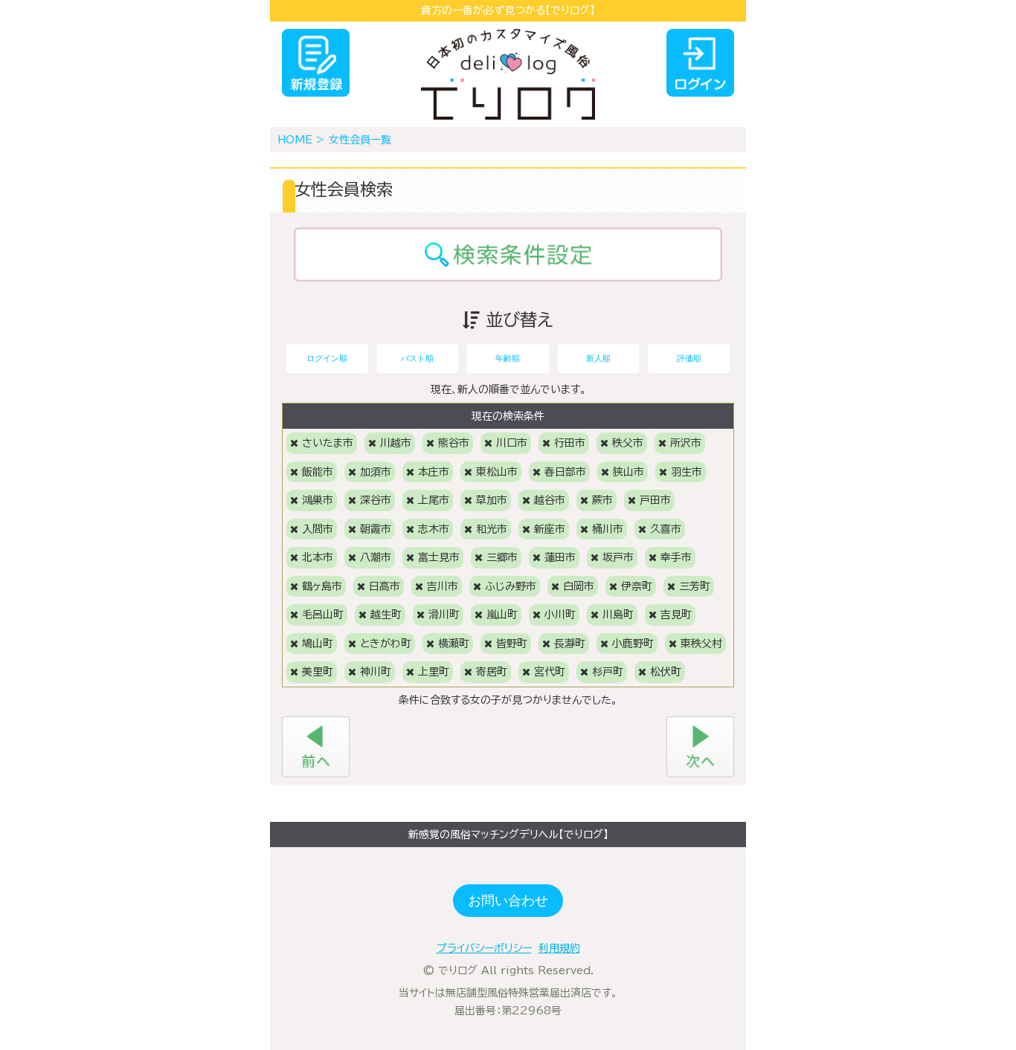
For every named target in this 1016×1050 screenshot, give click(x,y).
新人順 (598, 358)
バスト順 (417, 358)
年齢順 (507, 358)
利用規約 (559, 948)
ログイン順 (326, 358)
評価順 (689, 358)
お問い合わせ (508, 900)
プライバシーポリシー (484, 948)
